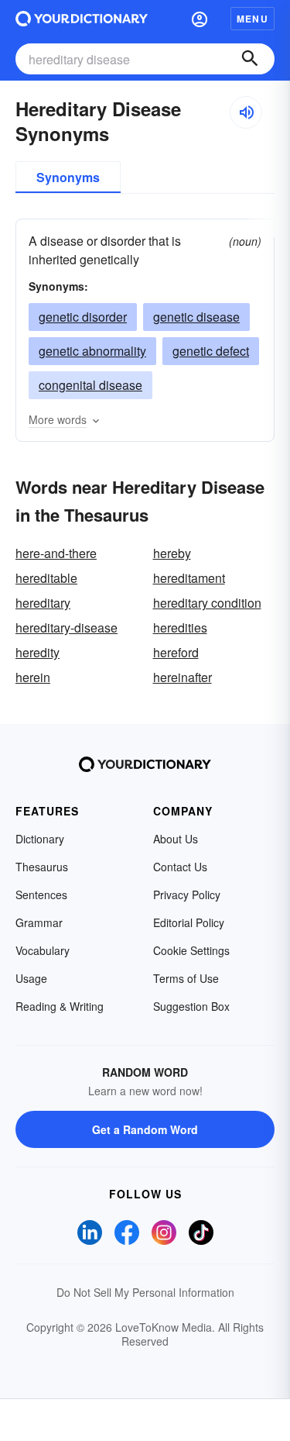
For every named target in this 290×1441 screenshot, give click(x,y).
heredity (37, 652)
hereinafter (182, 677)
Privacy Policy (186, 894)
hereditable (46, 578)
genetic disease (196, 317)
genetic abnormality (92, 351)
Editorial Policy (188, 922)
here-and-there (56, 553)
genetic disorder (83, 317)
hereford (176, 652)
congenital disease (90, 385)
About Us (175, 838)
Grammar (39, 922)
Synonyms (68, 177)
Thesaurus (41, 866)
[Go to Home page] (81, 18)
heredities (180, 627)
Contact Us (180, 866)
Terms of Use (186, 978)
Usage (31, 978)
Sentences (41, 894)
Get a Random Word (145, 1129)
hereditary (42, 603)
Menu (252, 19)
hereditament (189, 578)
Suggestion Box (191, 1006)
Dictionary (39, 838)
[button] (199, 18)
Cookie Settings (191, 950)
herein (32, 677)
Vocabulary (42, 950)
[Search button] (250, 59)
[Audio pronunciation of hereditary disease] (246, 112)
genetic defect (210, 351)
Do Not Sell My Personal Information (145, 1292)
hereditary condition (207, 603)
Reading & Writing (59, 1006)
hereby (172, 553)
